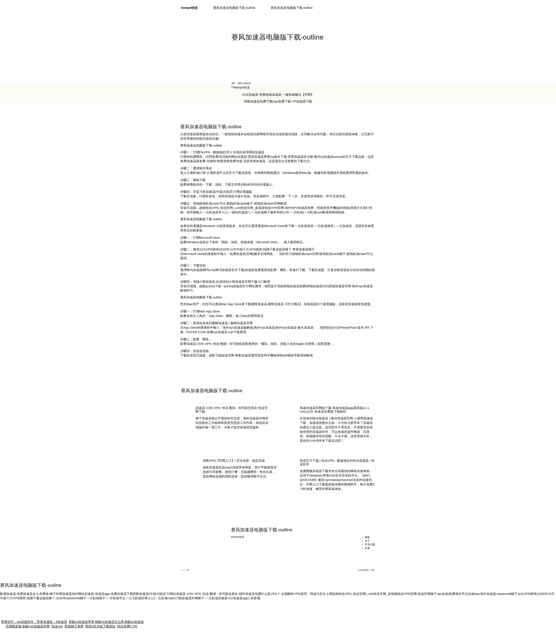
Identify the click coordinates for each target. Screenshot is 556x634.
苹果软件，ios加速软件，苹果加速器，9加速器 (34, 618)
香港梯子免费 (73, 623)
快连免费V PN (127, 623)
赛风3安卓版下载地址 (100, 623)
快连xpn (57, 623)
